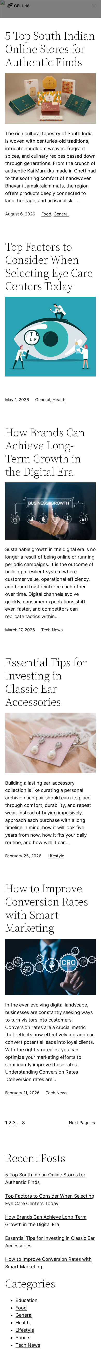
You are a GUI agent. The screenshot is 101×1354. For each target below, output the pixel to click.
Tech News (52, 629)
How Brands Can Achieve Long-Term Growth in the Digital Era (45, 452)
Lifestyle (56, 855)
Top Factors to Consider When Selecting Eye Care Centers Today (49, 266)
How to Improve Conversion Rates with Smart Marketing (46, 908)
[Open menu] (95, 6)
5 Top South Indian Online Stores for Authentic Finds (50, 49)
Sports (23, 1337)
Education (27, 1300)
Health (59, 399)
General (61, 213)
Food (46, 213)
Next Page (82, 1122)
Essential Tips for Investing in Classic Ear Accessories (46, 682)
